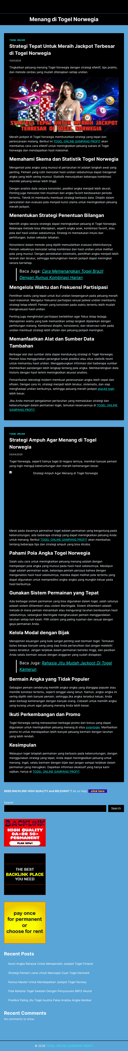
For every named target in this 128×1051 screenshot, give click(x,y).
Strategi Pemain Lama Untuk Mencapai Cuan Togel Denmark (49, 973)
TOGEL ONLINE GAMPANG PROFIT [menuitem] (77, 141)
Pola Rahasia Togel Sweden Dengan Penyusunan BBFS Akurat (50, 991)
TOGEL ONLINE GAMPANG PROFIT (69, 1046)
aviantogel (93, 727)
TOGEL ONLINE (17, 40)
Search (8, 802)
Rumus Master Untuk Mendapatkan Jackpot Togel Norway (47, 982)
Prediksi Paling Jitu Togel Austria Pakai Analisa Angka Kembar (50, 1000)
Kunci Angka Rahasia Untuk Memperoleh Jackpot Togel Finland (50, 963)
